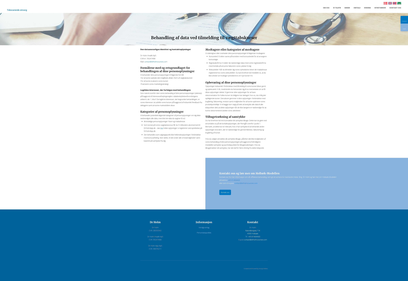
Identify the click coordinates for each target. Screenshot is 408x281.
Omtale (357, 8)
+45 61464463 (234, 180)
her (161, 128)
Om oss (326, 8)
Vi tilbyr (337, 8)
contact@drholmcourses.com (155, 61)
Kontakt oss (395, 8)
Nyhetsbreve (380, 8)
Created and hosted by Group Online (256, 269)
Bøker (347, 8)
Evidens (367, 8)
